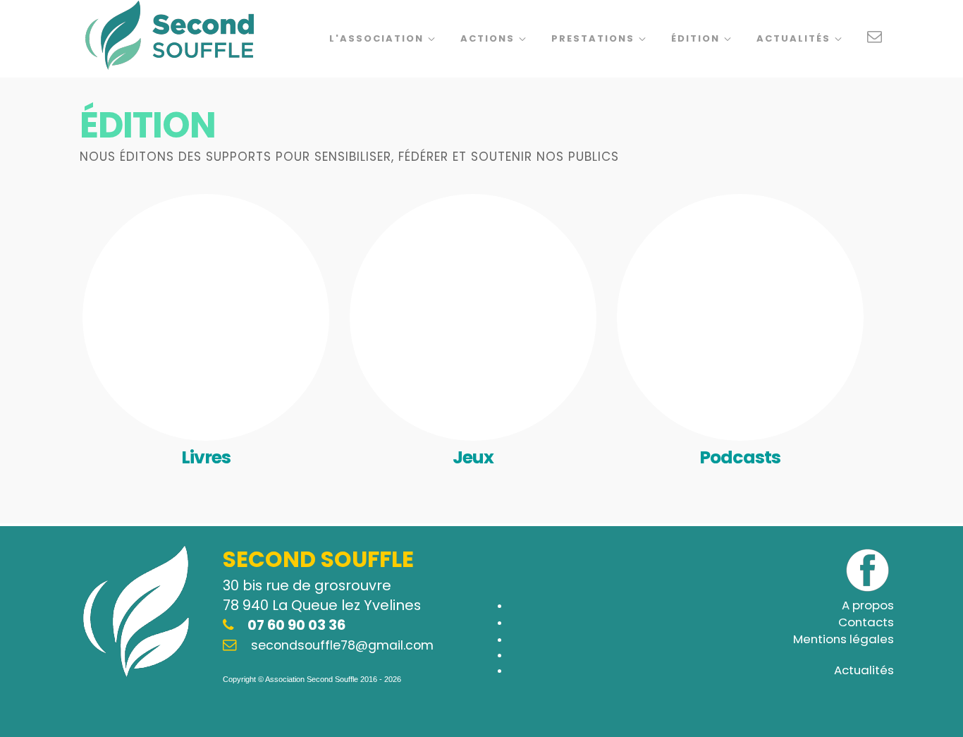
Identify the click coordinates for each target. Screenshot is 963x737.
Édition (697, 38)
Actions (489, 38)
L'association (378, 38)
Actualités (795, 38)
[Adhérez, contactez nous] (875, 38)
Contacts (866, 622)
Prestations (594, 38)
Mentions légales (843, 639)
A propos (868, 605)
